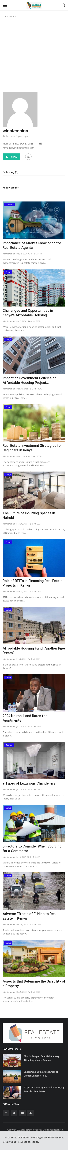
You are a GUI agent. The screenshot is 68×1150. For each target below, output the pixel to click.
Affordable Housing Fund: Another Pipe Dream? (34, 650)
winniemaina (9, 253)
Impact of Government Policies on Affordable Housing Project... (29, 380)
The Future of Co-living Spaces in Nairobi (29, 515)
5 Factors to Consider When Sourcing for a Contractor (32, 848)
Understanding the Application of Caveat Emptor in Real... (41, 1074)
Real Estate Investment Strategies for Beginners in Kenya (32, 447)
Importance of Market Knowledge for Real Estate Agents (32, 245)
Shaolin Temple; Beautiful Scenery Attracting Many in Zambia (41, 1058)
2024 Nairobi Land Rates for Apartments (25, 718)
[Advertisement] (34, 56)
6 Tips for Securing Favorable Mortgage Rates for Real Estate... (44, 1089)
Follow (13, 157)
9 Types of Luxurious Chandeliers (29, 783)
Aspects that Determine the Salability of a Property (34, 983)
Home (5, 16)
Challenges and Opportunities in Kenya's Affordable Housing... (28, 312)
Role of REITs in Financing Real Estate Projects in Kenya (32, 583)
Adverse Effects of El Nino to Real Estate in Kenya (29, 916)
